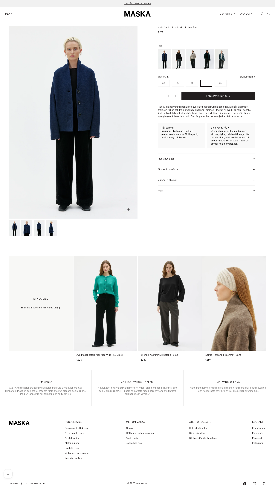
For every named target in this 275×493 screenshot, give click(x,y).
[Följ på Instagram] (254, 484)
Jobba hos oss (134, 443)
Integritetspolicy (73, 458)
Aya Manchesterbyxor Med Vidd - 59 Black (100, 355)
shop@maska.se (220, 140)
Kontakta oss (72, 448)
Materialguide (72, 443)
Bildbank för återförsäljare (203, 438)
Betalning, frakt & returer (78, 428)
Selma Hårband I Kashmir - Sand (223, 355)
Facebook (257, 433)
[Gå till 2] (26, 228)
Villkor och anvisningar (77, 453)
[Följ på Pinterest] (264, 484)
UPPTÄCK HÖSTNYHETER (137, 3)
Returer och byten (74, 433)
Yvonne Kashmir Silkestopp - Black (160, 355)
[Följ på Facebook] (245, 484)
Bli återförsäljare (198, 433)
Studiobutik (132, 438)
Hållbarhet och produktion (140, 433)
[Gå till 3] (39, 228)
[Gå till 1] (14, 228)
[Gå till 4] (51, 228)
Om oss (130, 428)
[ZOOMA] (128, 209)
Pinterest (257, 438)
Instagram (257, 443)
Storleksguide (247, 76)
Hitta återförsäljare (199, 428)
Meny (8, 14)
